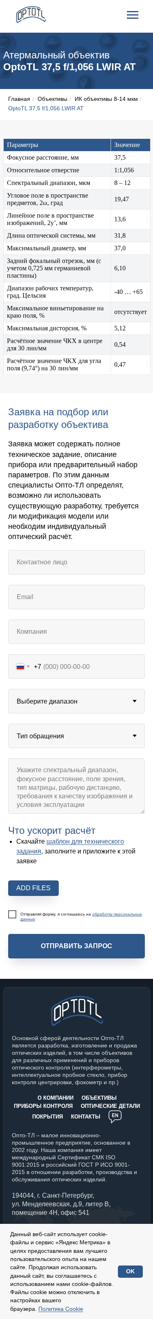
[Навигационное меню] (132, 15)
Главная (19, 99)
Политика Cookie (60, 1309)
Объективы (52, 99)
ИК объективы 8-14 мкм (106, 99)
